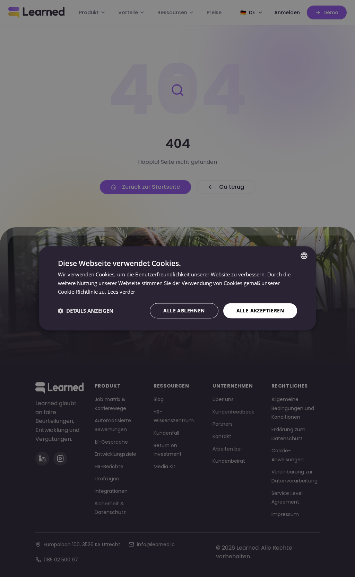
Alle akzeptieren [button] (260, 310)
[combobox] (304, 255)
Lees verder (121, 291)
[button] (85, 310)
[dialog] (177, 288)
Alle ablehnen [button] (184, 310)
